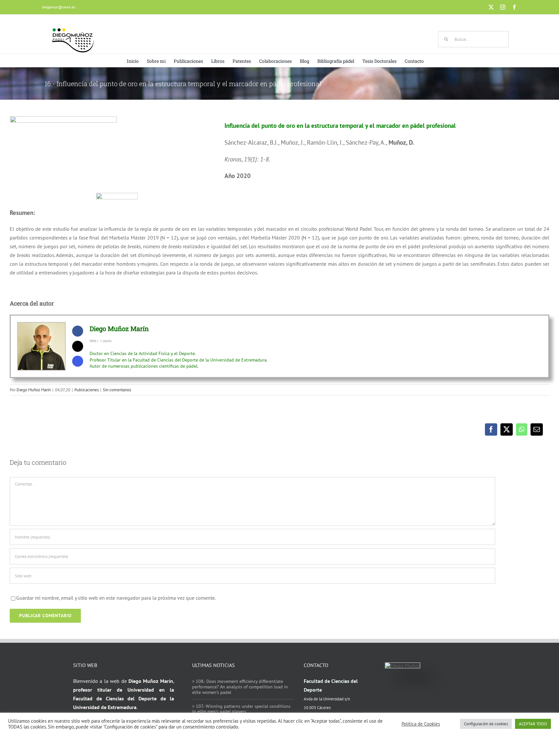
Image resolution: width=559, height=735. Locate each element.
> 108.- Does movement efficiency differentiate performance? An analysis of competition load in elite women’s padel (240, 686)
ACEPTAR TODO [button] (533, 724)
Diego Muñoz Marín (119, 328)
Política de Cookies (420, 724)
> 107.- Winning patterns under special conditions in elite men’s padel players (241, 709)
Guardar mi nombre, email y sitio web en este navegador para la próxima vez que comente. (116, 598)
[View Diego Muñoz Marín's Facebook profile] (77, 331)
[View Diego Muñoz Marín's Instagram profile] (77, 361)
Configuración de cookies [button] (486, 724)
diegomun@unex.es (58, 7)
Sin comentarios (117, 390)
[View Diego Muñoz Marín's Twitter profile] (77, 346)
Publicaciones (86, 390)
